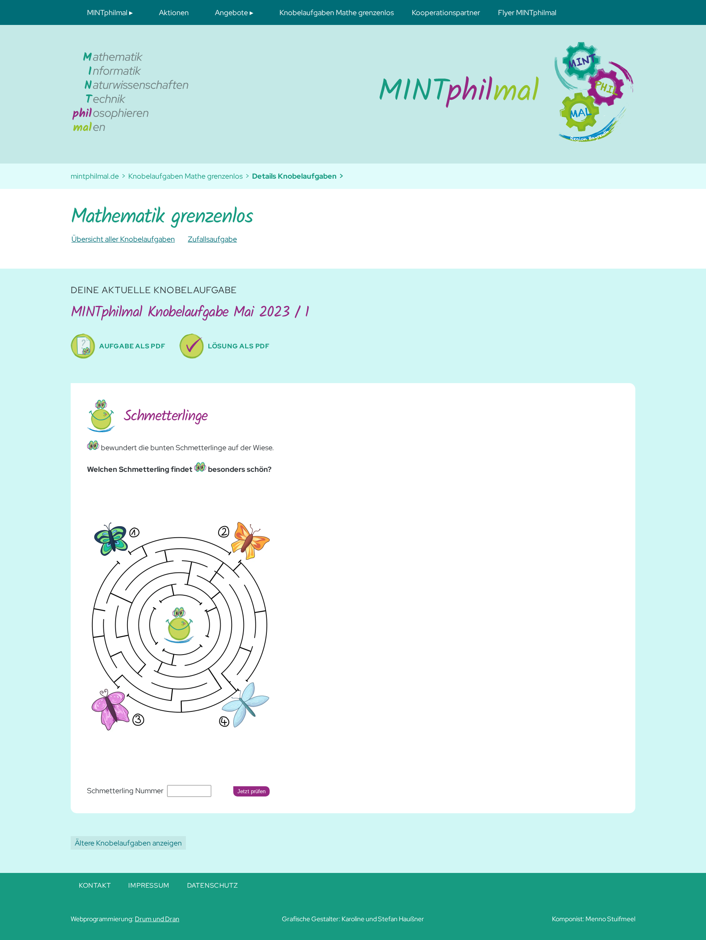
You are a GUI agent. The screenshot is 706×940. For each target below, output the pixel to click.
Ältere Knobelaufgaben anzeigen (128, 843)
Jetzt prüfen (251, 791)
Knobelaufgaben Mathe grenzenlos (185, 176)
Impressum (148, 885)
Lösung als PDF (239, 346)
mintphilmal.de (95, 176)
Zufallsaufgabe (212, 239)
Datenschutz (212, 885)
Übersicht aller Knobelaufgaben (123, 239)
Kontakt (95, 885)
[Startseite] (438, 92)
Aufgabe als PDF (132, 346)
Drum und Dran (157, 919)
